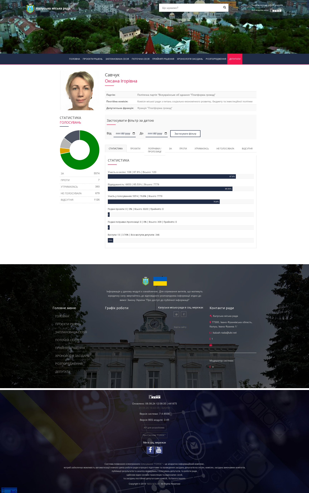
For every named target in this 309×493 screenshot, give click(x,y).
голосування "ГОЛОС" (152, 463)
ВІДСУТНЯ (247, 148)
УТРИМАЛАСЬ (202, 148)
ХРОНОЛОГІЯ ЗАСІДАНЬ (190, 58)
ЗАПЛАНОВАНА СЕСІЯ (117, 58)
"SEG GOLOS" (153, 483)
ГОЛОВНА (74, 58)
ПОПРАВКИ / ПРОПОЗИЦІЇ (154, 150)
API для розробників (154, 427)
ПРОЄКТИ (135, 148)
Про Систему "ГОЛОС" (154, 434)
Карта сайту (180, 326)
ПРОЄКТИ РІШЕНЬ (93, 58)
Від (110, 133)
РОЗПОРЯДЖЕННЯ (216, 58)
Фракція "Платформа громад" (154, 108)
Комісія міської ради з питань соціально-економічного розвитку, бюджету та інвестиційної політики (194, 101)
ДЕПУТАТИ (235, 58)
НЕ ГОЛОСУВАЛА (225, 148)
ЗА (170, 148)
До (141, 133)
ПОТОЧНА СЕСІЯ (140, 58)
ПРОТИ (183, 148)
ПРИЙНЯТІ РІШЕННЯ (163, 58)
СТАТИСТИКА (116, 148)
